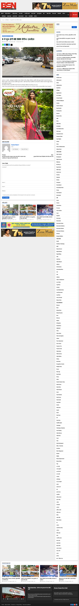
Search (57, 24)
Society (57, 405)
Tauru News (58, 420)
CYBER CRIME (58, 151)
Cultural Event (58, 149)
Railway (57, 359)
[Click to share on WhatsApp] (3, 45)
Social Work (58, 402)
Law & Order (58, 282)
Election (57, 179)
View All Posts (24, 149)
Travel (57, 438)
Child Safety (58, 123)
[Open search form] (68, 15)
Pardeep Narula (5, 219)
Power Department (59, 341)
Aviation (57, 103)
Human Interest (59, 249)
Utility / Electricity (59, 445)
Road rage (58, 371)
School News (58, 387)
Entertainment (59, 192)
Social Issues (58, 397)
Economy (58, 174)
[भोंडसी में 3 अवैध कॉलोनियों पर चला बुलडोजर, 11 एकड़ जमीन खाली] (28, 210)
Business (58, 113)
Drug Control (58, 167)
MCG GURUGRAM (59, 302)
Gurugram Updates (59, 236)
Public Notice (58, 351)
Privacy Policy (19, 604)
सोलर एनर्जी (58, 550)
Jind (57, 272)
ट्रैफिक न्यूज (58, 512)
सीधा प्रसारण (75, 14)
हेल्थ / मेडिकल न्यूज (59, 558)
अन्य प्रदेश (20, 13)
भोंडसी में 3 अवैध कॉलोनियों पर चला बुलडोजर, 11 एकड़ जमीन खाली (27, 217)
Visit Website (15, 149)
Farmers (57, 202)
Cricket (57, 141)
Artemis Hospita (59, 98)
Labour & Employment (60, 279)
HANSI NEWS (58, 238)
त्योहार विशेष (58, 517)
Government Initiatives (60, 226)
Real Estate (58, 361)
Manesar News (58, 300)
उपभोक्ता (57, 476)
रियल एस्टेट (54, 13)
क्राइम (57, 484)
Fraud (57, 213)
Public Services (59, 353)
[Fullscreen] (23, 598)
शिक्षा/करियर (49, 13)
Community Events (59, 133)
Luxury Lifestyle (59, 297)
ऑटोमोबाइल (4, 16)
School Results (59, 389)
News (57, 315)
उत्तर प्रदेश (58, 474)
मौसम (57, 535)
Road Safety (58, 374)
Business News (59, 116)
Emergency (58, 182)
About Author (7, 604)
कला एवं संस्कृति (59, 481)
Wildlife (57, 456)
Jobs (57, 274)
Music (57, 307)
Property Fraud (59, 348)
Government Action (59, 223)
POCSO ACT (58, 328)
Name (3, 182)
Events (57, 200)
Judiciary (58, 277)
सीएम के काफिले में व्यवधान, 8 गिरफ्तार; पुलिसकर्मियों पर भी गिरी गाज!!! (9, 217)
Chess (57, 121)
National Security (59, 312)
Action (22, 214)
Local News (43, 214)
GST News (58, 233)
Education (58, 177)
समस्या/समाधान (21, 16)
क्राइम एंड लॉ (58, 486)
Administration (59, 85)
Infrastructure (58, 266)
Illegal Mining (58, 254)
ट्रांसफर (57, 507)
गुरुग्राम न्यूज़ (10, 214)
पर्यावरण (63, 13)
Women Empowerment (60, 458)
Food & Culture (59, 210)
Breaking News (59, 110)
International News (59, 269)
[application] (13, 593)
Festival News (58, 205)
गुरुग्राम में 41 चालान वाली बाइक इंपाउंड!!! (62, 46)
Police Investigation (59, 335)
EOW (57, 197)
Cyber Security (59, 154)
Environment (58, 195)
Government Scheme (60, 228)
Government (58, 220)
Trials (57, 440)
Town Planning (58, 430)
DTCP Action (58, 169)
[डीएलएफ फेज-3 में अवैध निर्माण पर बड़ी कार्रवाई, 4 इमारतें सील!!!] (68, 571)
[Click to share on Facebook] (5, 45)
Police (7, 214)
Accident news (59, 77)
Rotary (57, 376)
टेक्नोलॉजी (59, 13)
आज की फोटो (15, 16)
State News (58, 415)
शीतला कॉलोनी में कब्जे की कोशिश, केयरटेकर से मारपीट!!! (44, 217)
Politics (57, 338)
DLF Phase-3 (58, 164)
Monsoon (58, 305)
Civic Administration (60, 128)
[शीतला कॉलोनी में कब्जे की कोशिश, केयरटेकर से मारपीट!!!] (45, 210)
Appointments (58, 93)
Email (3, 186)
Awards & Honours (59, 105)
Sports (57, 412)
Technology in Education (60, 428)
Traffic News (58, 435)
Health (57, 241)
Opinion (57, 320)
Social (57, 392)
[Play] (3, 598)
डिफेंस (57, 515)
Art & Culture (58, 95)
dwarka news (58, 172)
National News (58, 310)
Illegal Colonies (59, 251)
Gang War (58, 215)
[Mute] (21, 598)
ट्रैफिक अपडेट (58, 509)
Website (3, 190)
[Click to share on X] (7, 45)
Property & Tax (59, 346)
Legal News (58, 284)
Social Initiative (59, 394)
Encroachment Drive (59, 187)
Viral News (58, 448)
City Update (58, 126)
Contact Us (13, 604)
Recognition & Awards (60, 364)
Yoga (57, 463)
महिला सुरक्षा (58, 532)
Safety (57, 379)
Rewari (57, 369)
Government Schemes (60, 231)
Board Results (58, 108)
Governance (58, 218)
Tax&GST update (59, 422)
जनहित (57, 502)
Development (58, 156)
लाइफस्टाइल (9, 16)
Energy (57, 190)
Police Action (58, 333)
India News (58, 259)
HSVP (57, 246)
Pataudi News (58, 325)
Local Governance (59, 292)
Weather (57, 453)
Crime (4, 214)
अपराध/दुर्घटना (39, 13)
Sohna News (58, 407)
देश (56, 522)
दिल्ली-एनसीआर (7, 13)
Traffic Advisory (59, 433)
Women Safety (58, 461)
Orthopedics (58, 323)
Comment (4, 167)
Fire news (58, 208)
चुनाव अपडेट (33, 13)
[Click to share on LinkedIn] (9, 45)
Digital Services (59, 159)
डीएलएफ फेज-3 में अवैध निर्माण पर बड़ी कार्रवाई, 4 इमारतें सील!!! (66, 44)
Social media (58, 399)
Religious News (59, 366)
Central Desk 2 (5, 41)
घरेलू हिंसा (58, 494)
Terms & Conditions (27, 604)
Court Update (58, 139)
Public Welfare (58, 356)
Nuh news (58, 318)
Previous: (14, 156)
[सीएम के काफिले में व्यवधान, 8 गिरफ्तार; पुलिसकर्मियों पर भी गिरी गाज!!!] (10, 210)
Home (3, 604)
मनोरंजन (35, 16)
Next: (43, 155)
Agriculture (58, 87)
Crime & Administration (60, 146)
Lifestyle (57, 287)
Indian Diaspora (59, 261)
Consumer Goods (59, 136)
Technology (58, 425)
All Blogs (31, 16)
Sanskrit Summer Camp (60, 382)
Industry (57, 264)
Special (57, 410)
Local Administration (60, 289)
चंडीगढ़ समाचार (14, 13)
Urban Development (59, 443)
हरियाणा (2, 13)
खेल (43, 13)
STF (57, 417)
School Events (58, 384)
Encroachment (58, 185)
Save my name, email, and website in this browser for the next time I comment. (19, 195)
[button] (13, 593)
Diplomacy (58, 162)
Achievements (58, 80)
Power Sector (58, 343)
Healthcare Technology (60, 243)
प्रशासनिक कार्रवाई (59, 527)
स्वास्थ (26, 16)
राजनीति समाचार (27, 13)
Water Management (59, 451)
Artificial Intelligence (60, 100)
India (57, 256)
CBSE (57, 118)
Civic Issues (58, 131)
